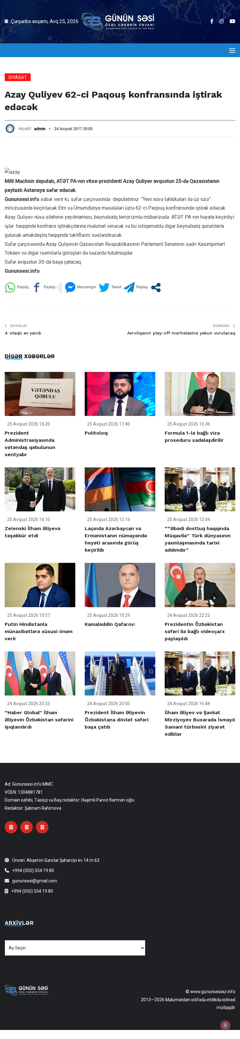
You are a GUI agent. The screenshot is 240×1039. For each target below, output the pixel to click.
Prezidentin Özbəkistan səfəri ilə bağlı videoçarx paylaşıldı (195, 631)
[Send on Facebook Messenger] (80, 287)
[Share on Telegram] (136, 287)
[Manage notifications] (225, 1025)
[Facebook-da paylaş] (43, 287)
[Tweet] (110, 287)
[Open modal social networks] (155, 287)
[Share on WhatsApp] (17, 287)
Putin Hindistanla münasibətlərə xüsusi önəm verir (38, 631)
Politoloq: (96, 433)
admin (39, 128)
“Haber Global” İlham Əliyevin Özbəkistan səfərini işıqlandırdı (39, 720)
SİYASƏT (17, 77)
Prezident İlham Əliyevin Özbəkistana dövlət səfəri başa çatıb (116, 720)
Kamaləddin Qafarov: (110, 624)
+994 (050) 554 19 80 (33, 870)
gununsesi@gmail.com (34, 880)
